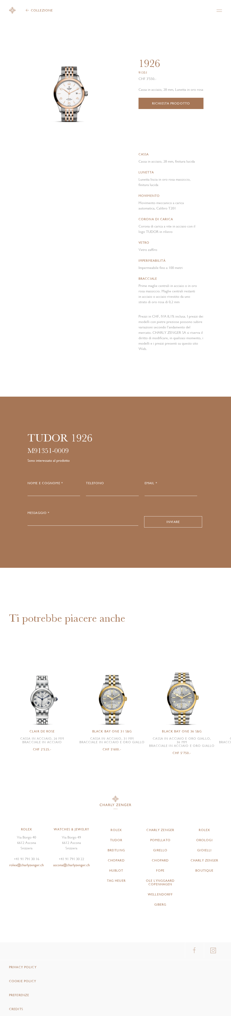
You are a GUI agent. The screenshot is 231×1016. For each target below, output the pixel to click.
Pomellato (160, 840)
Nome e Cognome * (45, 483)
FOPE (160, 870)
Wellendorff (160, 894)
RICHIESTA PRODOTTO (171, 103)
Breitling (116, 850)
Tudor (116, 840)
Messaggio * (38, 513)
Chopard (116, 860)
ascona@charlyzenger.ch (71, 865)
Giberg (160, 904)
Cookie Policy (22, 981)
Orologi (204, 840)
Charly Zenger (160, 830)
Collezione (42, 10)
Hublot (116, 870)
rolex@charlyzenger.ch (26, 865)
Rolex (116, 830)
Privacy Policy (23, 967)
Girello (160, 850)
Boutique (204, 870)
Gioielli (204, 850)
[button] (90, 83)
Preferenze (19, 995)
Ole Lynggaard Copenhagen (160, 882)
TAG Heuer (116, 880)
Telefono (95, 483)
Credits (16, 1009)
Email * (151, 483)
